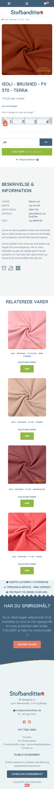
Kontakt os (27, 748)
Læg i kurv (27, 151)
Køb (27, 368)
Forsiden (27, 737)
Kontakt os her (27, 644)
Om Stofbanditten (27, 741)
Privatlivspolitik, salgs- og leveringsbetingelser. (27, 744)
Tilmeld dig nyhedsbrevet (27, 774)
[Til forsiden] (3, 19)
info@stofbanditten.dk (28, 710)
